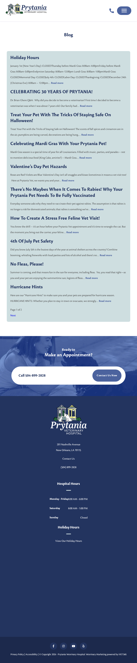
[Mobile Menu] (124, 10)
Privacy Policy (17, 654)
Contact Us (68, 458)
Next (13, 315)
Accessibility (31, 654)
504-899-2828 (35, 375)
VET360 (122, 654)
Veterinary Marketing (96, 654)
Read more (57, 83)
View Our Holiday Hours (68, 541)
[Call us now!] (111, 10)
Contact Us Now (107, 375)
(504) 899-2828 (68, 467)
